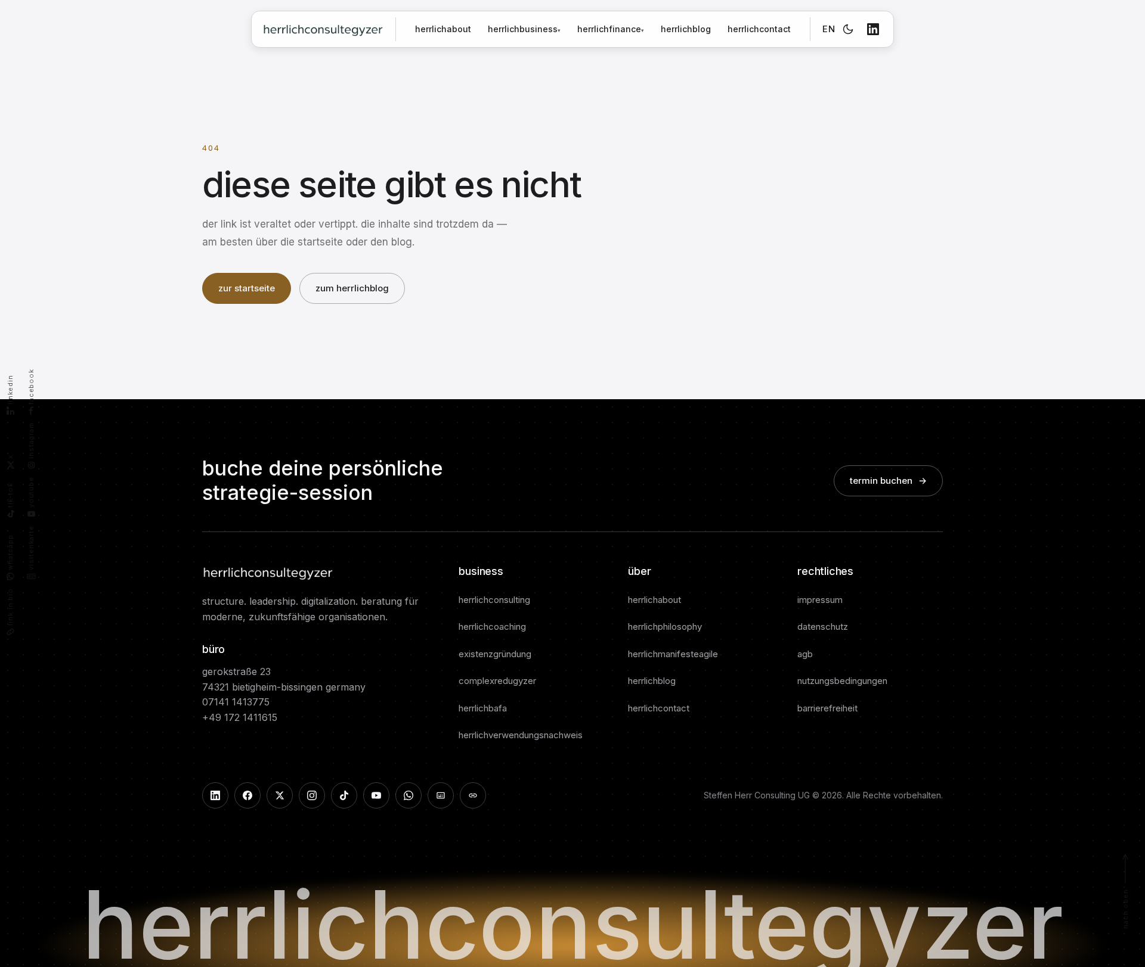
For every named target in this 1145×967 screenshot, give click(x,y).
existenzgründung (495, 654)
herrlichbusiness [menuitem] (524, 29)
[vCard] (441, 795)
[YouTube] (376, 795)
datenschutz (822, 626)
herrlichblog (686, 29)
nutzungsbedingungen (842, 680)
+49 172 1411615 (239, 717)
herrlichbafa (483, 708)
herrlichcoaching (492, 626)
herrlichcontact (759, 29)
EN (828, 29)
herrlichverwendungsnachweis (521, 735)
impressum (820, 599)
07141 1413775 (236, 702)
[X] (280, 795)
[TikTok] (344, 795)
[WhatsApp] (408, 795)
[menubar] (566, 29)
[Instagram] (312, 795)
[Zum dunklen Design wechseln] (848, 29)
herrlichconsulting (494, 599)
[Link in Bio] (473, 795)
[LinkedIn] (873, 29)
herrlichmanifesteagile (673, 654)
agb (805, 654)
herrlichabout (443, 29)
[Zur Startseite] (322, 29)
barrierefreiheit (827, 708)
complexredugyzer (497, 680)
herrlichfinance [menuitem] (610, 29)
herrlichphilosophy (665, 626)
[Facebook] (247, 795)
